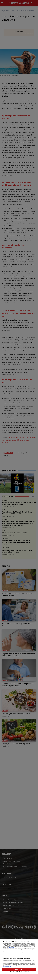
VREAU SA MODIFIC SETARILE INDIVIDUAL (19, 971)
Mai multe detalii (11, 947)
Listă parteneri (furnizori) (7, 966)
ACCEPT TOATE (19, 969)
